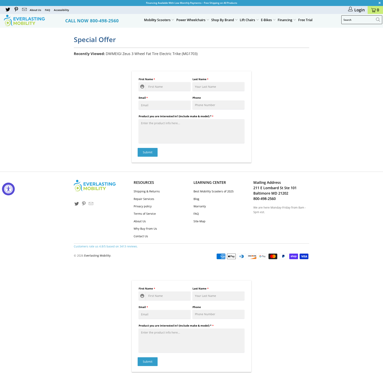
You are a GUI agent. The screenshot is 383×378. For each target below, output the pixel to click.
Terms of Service (145, 214)
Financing (285, 20)
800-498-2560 (104, 21)
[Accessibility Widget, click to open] (8, 189)
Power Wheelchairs (191, 20)
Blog (196, 199)
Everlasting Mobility (97, 255)
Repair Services (144, 199)
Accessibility (61, 10)
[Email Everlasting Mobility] (24, 10)
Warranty (199, 206)
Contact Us (141, 236)
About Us (35, 10)
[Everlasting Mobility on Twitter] (7, 10)
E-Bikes (267, 20)
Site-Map (199, 221)
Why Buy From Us (145, 228)
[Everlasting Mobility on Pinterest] (15, 10)
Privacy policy (143, 206)
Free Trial (305, 20)
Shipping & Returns (147, 191)
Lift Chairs (248, 20)
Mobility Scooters (157, 20)
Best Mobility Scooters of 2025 (213, 191)
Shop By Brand (223, 20)
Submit (147, 152)
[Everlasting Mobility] (32, 20)
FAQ (47, 10)
